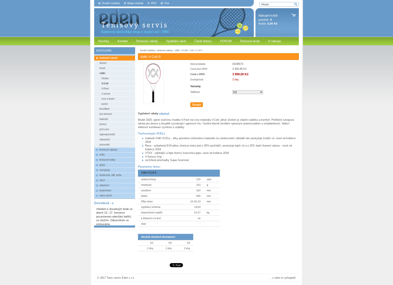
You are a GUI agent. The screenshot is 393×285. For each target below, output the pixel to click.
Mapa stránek (135, 3)
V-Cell (184, 50)
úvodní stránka (147, 50)
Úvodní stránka (111, 3)
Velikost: (195, 91)
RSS (154, 3)
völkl (177, 50)
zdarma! (164, 113)
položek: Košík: (268, 19)
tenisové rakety (165, 50)
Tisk (166, 3)
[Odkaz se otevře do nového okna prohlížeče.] (153, 103)
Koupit (196, 104)
